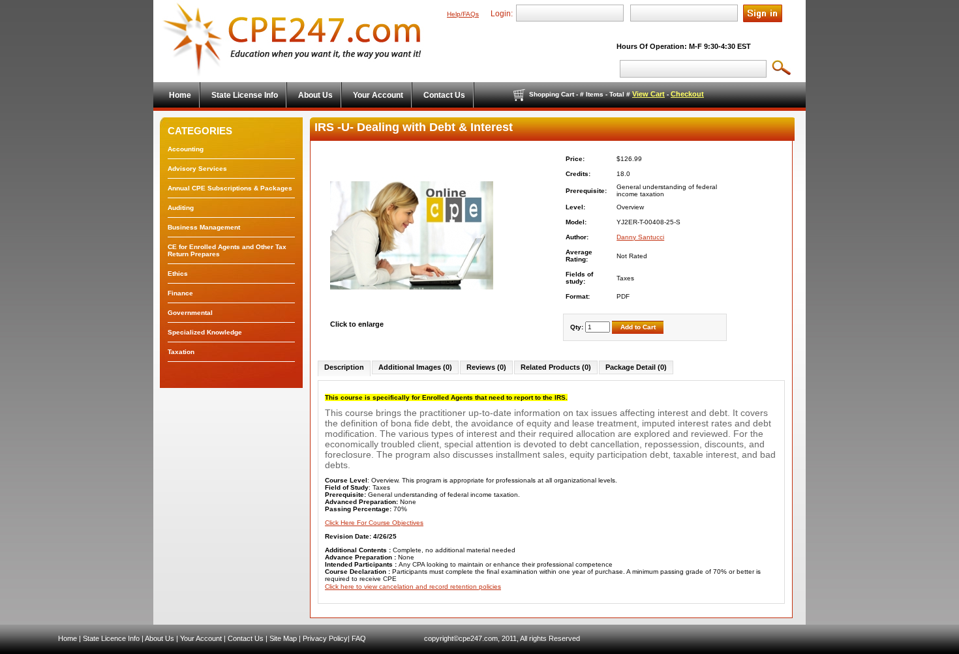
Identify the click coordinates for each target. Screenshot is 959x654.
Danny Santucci (640, 237)
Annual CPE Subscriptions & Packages (230, 188)
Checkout (687, 94)
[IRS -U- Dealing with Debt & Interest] (411, 316)
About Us (159, 638)
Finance (180, 293)
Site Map (283, 638)
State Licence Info (111, 638)
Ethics (178, 273)
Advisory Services (197, 168)
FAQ (359, 638)
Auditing (181, 207)
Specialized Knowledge (205, 332)
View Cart (648, 94)
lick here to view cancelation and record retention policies (415, 586)
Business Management (204, 227)
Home (67, 638)
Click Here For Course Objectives (374, 522)
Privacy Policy (325, 638)
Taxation (181, 351)
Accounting (186, 149)
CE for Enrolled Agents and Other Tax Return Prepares (227, 250)
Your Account (201, 638)
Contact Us (246, 638)
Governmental (190, 312)
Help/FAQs (463, 14)
